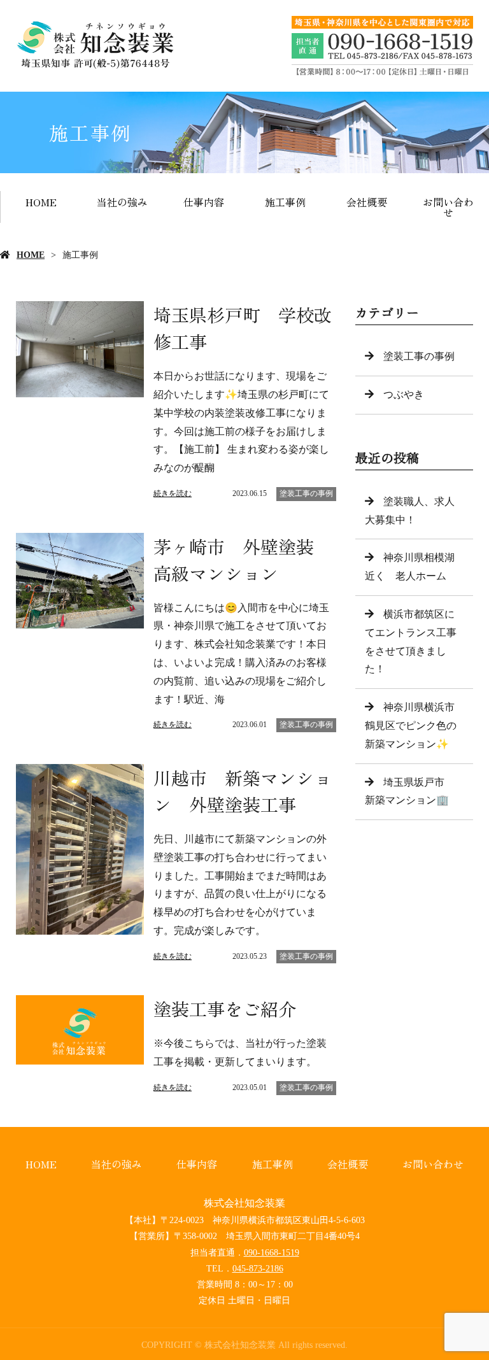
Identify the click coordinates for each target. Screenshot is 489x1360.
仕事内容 (203, 201)
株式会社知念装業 (244, 1203)
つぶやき (403, 394)
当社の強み (122, 201)
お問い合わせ (448, 207)
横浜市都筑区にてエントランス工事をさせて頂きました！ (411, 641)
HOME (41, 201)
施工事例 (285, 201)
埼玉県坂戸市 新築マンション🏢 (410, 791)
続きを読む (172, 493)
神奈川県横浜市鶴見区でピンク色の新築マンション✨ (411, 725)
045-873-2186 (257, 1268)
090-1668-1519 (271, 1252)
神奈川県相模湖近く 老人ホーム (410, 566)
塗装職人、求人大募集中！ (410, 510)
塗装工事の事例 (306, 493)
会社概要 (366, 201)
